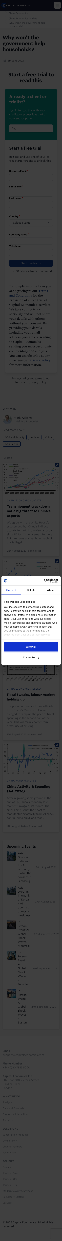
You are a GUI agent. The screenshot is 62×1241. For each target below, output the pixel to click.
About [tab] (50, 589)
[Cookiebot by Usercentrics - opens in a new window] (44, 581)
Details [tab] (31, 589)
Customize (29, 657)
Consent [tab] (11, 589)
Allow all (31, 646)
